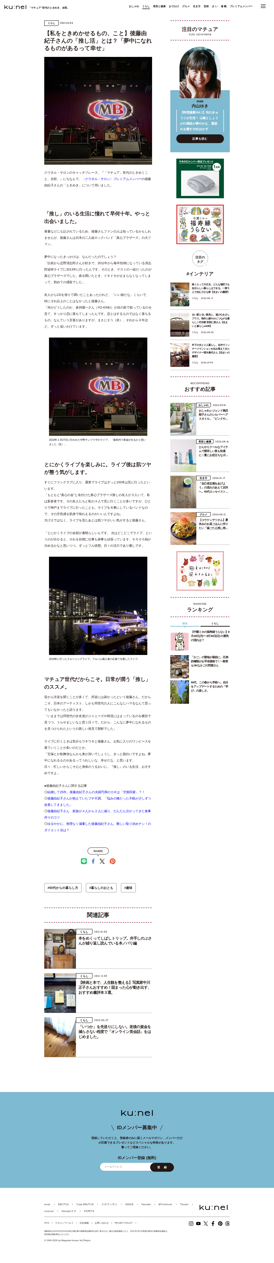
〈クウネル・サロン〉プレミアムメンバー (112, 179)
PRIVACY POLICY (124, 1223)
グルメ (186, 6)
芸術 (206, 6)
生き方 (197, 6)
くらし (146, 6)
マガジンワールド (64, 1223)
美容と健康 (159, 6)
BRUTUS (63, 1204)
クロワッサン (109, 1204)
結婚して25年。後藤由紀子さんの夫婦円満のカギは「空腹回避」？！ (96, 792)
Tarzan (184, 1204)
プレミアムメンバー (241, 6)
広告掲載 (84, 1223)
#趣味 (128, 887)
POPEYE (89, 1211)
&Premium (165, 1204)
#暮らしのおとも (101, 887)
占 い (215, 6)
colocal (49, 1211)
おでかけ (174, 6)
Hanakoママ (69, 1211)
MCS (46, 1223)
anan (47, 1204)
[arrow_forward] (191, 1223)
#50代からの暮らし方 (63, 887)
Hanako (146, 1204)
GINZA (129, 1204)
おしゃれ (134, 6)
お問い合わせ (102, 1223)
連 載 (224, 6)
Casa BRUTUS (85, 1204)
